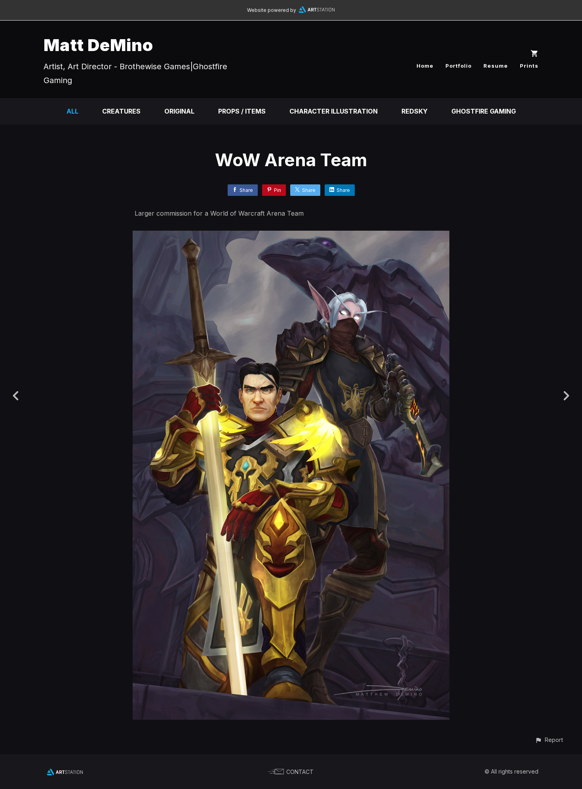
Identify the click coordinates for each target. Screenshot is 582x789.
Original (179, 111)
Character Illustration (333, 111)
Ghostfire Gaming (483, 111)
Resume (495, 66)
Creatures (121, 111)
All (72, 111)
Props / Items (242, 111)
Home (425, 66)
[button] (549, 740)
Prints (529, 66)
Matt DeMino (98, 45)
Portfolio (458, 66)
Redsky (414, 111)
